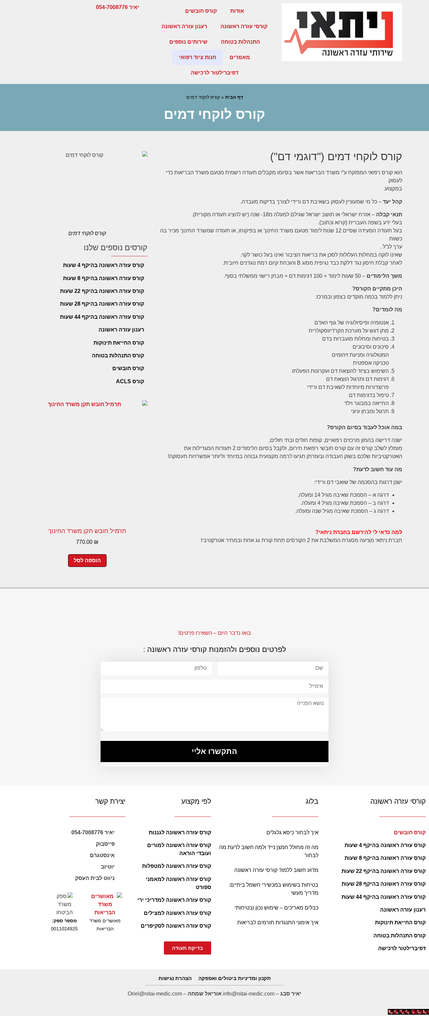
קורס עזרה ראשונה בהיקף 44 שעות (102, 317)
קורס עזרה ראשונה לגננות (180, 832)
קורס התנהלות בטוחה (118, 355)
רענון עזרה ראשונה (184, 26)
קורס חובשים (201, 11)
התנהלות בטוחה (240, 42)
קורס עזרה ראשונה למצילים (177, 913)
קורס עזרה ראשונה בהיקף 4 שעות (103, 265)
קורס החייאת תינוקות (119, 343)
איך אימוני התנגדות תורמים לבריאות (277, 922)
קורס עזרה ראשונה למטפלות (176, 866)
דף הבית (234, 97)
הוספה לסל (87, 560)
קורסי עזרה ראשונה (244, 26)
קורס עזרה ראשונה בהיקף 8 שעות (103, 278)
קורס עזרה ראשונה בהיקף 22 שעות (102, 291)
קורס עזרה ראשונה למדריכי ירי (174, 900)
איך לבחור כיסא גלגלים (292, 832)
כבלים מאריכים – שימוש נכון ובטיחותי (276, 908)
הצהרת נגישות (175, 978)
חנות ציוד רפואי (197, 57)
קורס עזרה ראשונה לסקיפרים (176, 926)
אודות (237, 11)
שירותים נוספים (188, 42)
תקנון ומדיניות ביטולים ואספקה (234, 978)
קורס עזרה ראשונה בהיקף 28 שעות (102, 304)
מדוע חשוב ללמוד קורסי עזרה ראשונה (276, 870)
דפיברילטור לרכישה (214, 73)
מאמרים (240, 57)
